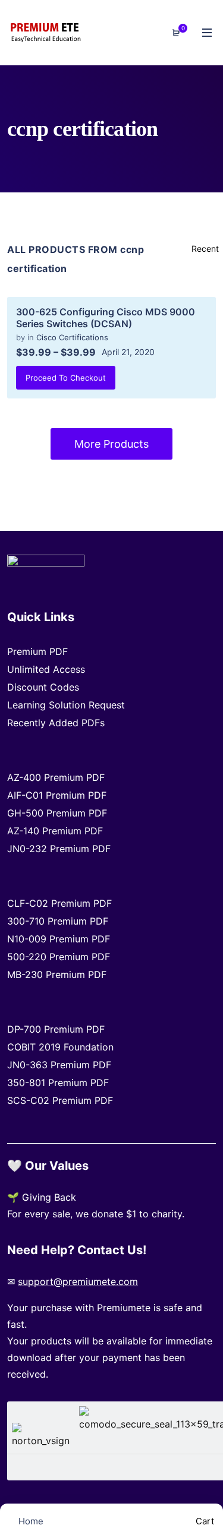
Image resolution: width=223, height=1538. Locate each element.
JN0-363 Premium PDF (59, 1065)
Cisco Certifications (72, 337)
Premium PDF (37, 651)
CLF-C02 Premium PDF (59, 903)
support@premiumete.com (78, 1281)
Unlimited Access (46, 669)
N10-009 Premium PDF (58, 939)
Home (29, 1521)
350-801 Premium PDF (58, 1082)
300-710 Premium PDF (57, 921)
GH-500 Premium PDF (57, 813)
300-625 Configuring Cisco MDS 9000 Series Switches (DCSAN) (105, 318)
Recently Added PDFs (56, 723)
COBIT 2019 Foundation (60, 1047)
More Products (111, 444)
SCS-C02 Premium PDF (60, 1100)
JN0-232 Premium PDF (59, 849)
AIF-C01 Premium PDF (56, 795)
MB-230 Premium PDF (56, 974)
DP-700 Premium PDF (56, 1029)
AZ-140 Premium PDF (55, 831)
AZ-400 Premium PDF (56, 777)
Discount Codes (43, 687)
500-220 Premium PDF (58, 957)
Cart (203, 1521)
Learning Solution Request (66, 705)
